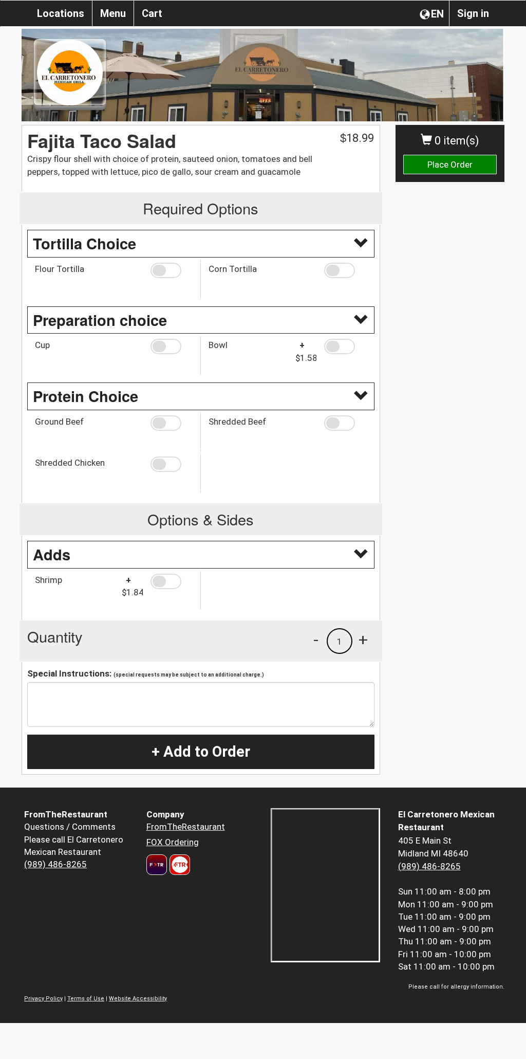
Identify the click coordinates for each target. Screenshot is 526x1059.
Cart (152, 13)
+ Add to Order (201, 751)
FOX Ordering (172, 842)
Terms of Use (85, 998)
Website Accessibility (138, 998)
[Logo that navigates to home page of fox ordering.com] (178, 864)
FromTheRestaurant (185, 826)
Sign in (473, 13)
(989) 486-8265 (55, 864)
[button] (172, 270)
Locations (60, 13)
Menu (113, 13)
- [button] (315, 639)
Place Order (450, 164)
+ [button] (363, 639)
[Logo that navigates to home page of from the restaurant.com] (156, 864)
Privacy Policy (43, 998)
